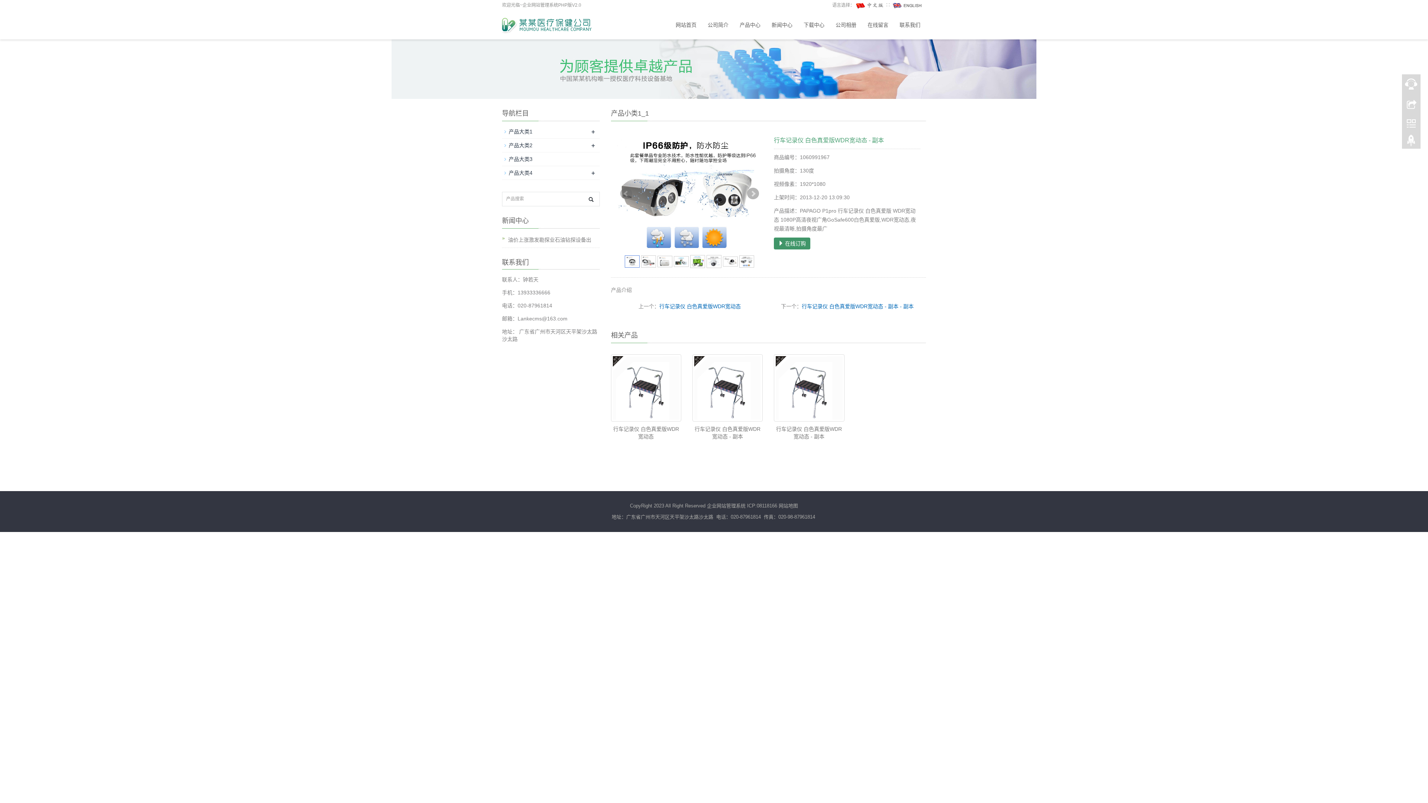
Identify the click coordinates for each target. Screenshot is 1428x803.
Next (753, 194)
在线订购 (795, 243)
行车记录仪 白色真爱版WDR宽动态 (700, 306)
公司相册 (846, 25)
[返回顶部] (1411, 142)
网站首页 (686, 25)
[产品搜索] (591, 199)
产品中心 (750, 25)
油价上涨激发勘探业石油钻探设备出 (549, 240)
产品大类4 (521, 173)
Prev (626, 194)
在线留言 (878, 25)
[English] (907, 5)
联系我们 (910, 25)
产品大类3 (521, 159)
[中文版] (870, 5)
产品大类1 (521, 132)
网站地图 (788, 506)
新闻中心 (782, 25)
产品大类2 (521, 145)
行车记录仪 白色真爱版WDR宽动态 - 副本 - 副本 (858, 306)
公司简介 (718, 25)
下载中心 (814, 25)
